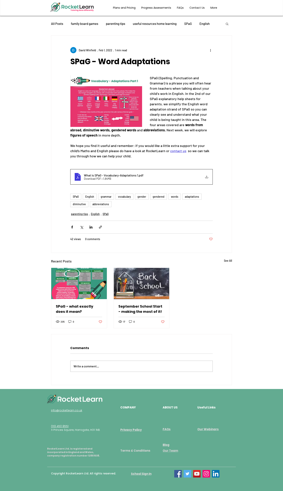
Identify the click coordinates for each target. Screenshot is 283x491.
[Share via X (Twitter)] (81, 227)
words (174, 196)
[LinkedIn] (215, 474)
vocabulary (124, 196)
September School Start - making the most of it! (140, 309)
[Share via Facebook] (72, 227)
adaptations (192, 196)
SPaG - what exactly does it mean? (74, 309)
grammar (106, 196)
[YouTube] (197, 474)
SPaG (188, 23)
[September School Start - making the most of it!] (141, 283)
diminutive (79, 204)
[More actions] (210, 50)
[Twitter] (187, 474)
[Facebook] (178, 474)
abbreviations (100, 204)
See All (228, 260)
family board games (84, 23)
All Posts (57, 23)
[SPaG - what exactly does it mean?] (79, 283)
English (204, 23)
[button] (227, 23)
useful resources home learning (155, 23)
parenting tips (115, 23)
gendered (158, 196)
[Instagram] (206, 474)
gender (141, 196)
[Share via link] (100, 227)
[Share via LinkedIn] (91, 227)
